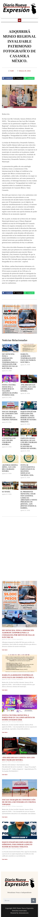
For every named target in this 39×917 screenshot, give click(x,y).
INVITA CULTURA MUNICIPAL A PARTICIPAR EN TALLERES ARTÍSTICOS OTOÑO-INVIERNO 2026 (10, 390)
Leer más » (5, 650)
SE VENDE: (6, 492)
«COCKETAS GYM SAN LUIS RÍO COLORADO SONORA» (9, 441)
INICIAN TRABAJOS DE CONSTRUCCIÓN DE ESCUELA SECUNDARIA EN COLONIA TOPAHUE (10, 416)
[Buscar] (33, 900)
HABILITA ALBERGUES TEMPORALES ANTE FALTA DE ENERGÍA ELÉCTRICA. (28, 358)
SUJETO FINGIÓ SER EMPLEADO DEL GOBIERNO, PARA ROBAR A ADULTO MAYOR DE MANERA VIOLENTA (28, 417)
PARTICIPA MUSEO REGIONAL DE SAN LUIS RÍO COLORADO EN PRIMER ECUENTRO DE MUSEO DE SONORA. (28, 443)
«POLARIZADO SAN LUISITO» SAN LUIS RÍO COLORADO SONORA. (28, 388)
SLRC (12, 71)
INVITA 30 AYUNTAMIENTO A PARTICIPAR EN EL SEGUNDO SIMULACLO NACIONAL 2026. (27, 470)
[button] (19, 20)
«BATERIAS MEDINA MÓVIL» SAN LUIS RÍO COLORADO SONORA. (10, 468)
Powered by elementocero (19, 913)
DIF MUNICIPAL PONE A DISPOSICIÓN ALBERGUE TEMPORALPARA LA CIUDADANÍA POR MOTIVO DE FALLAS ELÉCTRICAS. (10, 361)
